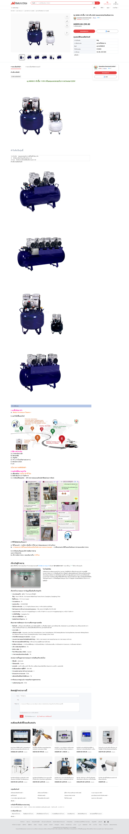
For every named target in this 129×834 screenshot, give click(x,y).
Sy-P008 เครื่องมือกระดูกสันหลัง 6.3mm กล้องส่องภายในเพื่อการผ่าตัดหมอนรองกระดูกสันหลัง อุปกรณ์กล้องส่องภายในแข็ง (20, 779)
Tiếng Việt (105, 824)
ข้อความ (28, 821)
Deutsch (51, 824)
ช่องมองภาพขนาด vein (69, 795)
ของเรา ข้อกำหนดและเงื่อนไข (107, 828)
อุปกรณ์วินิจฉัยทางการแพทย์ (42, 10)
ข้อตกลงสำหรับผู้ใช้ (35, 821)
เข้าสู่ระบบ (115, 4)
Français (40, 824)
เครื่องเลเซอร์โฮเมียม (42, 792)
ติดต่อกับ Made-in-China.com (59, 821)
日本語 (35, 824)
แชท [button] (108, 31)
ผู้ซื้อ (94, 7)
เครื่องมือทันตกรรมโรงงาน (42, 813)
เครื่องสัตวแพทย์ (41, 795)
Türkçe (100, 824)
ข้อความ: (17, 703)
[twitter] (108, 821)
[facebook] (104, 821)
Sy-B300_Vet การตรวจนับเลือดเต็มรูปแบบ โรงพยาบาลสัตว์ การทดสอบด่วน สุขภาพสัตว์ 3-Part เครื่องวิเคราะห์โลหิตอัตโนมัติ (64, 779)
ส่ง (21, 716)
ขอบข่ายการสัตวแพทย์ (96, 798)
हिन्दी (90, 824)
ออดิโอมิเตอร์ (14, 795)
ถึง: (18, 700)
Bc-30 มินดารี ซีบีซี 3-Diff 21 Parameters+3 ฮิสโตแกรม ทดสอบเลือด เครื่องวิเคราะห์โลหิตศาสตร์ (20, 749)
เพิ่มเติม (12, 816)
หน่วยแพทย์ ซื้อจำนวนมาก (96, 813)
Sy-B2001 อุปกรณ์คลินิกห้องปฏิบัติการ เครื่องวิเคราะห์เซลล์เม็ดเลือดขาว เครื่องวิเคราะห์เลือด (86, 749)
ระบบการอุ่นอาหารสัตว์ (96, 792)
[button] (93, 3)
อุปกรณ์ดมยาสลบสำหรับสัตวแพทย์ (99, 795)
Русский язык (69, 824)
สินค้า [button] (33, 3)
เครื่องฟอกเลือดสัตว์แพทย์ (16, 792)
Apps (108, 7)
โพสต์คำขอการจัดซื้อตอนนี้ (44, 716)
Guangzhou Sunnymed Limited (84, 17)
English (19, 824)
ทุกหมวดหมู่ (15, 7)
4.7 (101, 68)
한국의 (75, 824)
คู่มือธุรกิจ (100, 821)
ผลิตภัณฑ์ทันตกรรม (82, 813)
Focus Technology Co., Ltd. (65, 827)
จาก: (18, 696)
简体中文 (24, 824)
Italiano (62, 824)
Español (45, 824)
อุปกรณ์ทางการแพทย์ (29, 10)
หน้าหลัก (13, 10)
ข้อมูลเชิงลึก (94, 821)
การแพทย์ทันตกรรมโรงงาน (58, 813)
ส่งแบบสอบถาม (84, 31)
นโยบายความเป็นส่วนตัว (46, 821)
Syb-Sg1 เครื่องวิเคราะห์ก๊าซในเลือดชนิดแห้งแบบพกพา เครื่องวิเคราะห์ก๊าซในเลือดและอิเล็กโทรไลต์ (86, 779)
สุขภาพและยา (19, 10)
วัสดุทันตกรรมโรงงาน (28, 813)
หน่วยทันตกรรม (71, 813)
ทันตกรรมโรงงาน (16, 813)
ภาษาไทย (95, 824)
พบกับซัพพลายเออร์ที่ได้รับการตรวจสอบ (82, 821)
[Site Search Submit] (97, 3)
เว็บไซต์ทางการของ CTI (43, 566)
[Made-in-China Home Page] (19, 3)
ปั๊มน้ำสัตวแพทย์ (68, 798)
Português (57, 824)
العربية (79, 824)
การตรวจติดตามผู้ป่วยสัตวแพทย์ (18, 798)
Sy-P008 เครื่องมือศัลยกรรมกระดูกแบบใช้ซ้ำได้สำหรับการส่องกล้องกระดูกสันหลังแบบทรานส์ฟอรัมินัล (42, 779)
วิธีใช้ (102, 7)
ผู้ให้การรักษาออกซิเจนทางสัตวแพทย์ (72, 792)
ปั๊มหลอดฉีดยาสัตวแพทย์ (43, 798)
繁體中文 (30, 824)
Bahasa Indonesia (113, 824)
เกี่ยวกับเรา (22, 821)
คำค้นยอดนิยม (69, 821)
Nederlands (85, 824)
